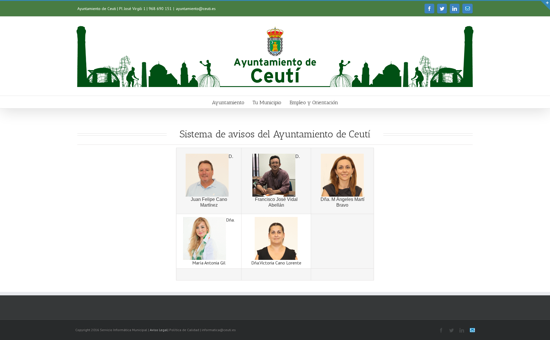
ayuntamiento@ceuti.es (196, 8)
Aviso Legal (159, 330)
